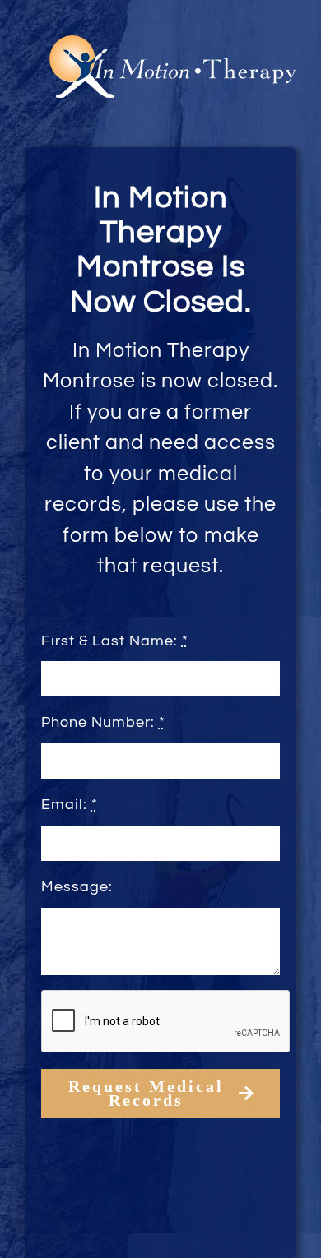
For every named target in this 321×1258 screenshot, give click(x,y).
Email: (69, 804)
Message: (77, 887)
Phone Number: (103, 722)
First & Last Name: (114, 641)
